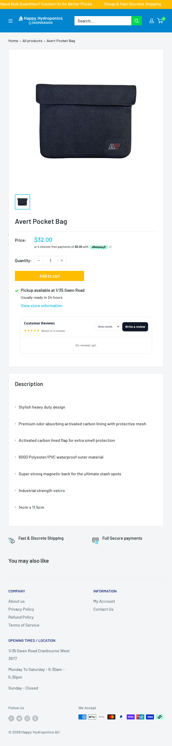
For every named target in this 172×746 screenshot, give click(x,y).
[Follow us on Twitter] (19, 718)
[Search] (136, 20)
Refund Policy (21, 616)
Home (13, 40)
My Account (104, 601)
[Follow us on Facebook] (11, 718)
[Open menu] (10, 21)
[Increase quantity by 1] (61, 260)
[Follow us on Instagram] (27, 718)
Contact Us (103, 608)
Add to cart (49, 275)
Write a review (135, 327)
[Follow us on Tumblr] (35, 718)
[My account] (152, 20)
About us (16, 601)
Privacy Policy (21, 608)
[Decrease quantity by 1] (38, 260)
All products (32, 40)
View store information (41, 305)
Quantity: (23, 260)
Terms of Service (23, 624)
